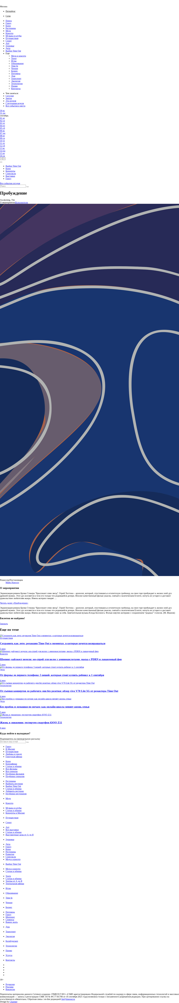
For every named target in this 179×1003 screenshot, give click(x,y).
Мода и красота (18, 56)
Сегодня (10, 96)
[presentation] (1, 158)
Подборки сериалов (15, 776)
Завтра (9, 98)
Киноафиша (11, 764)
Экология (15, 81)
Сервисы (10, 919)
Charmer (13, 1001)
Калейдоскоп (12, 941)
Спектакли (11, 173)
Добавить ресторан (15, 791)
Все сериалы (12, 771)
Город (8, 23)
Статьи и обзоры (14, 766)
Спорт (9, 41)
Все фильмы (11, 769)
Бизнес (14, 71)
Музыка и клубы (14, 36)
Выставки (10, 176)
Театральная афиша (15, 883)
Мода (8, 31)
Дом (13, 76)
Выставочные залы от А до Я (20, 835)
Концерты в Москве (15, 813)
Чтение (14, 68)
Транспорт (16, 78)
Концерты (10, 171)
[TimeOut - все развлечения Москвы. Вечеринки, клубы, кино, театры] (6, 4)
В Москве (10, 749)
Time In (14, 66)
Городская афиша (14, 756)
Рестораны (11, 28)
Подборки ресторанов (16, 794)
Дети (8, 48)
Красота (9, 33)
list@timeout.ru (68, 999)
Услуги (9, 955)
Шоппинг (10, 917)
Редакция (10, 984)
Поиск (9, 21)
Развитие (10, 854)
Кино (8, 26)
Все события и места (15, 106)
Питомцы (15, 73)
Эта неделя (11, 101)
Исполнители (21, 202)
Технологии (17, 83)
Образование (17, 63)
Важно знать (12, 922)
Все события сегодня (10, 183)
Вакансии (10, 989)
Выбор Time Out (13, 51)
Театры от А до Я (14, 881)
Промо (14, 86)
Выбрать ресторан (14, 783)
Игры (14, 61)
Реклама (9, 987)
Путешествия (12, 38)
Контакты (16, 88)
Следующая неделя (15, 103)
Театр (14, 58)
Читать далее (14, 603)
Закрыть (4, 624)
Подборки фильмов (15, 774)
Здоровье (10, 46)
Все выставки (12, 830)
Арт (7, 43)
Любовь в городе (14, 754)
